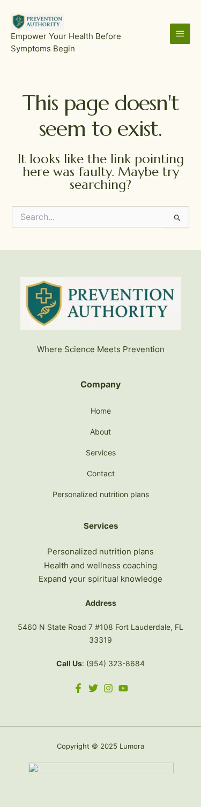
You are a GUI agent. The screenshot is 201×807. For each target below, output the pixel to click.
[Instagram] (108, 688)
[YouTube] (123, 688)
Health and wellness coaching (100, 565)
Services (101, 452)
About (100, 431)
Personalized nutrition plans (101, 494)
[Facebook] (78, 688)
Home (101, 410)
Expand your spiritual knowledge (100, 579)
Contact (101, 473)
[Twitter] (93, 688)
